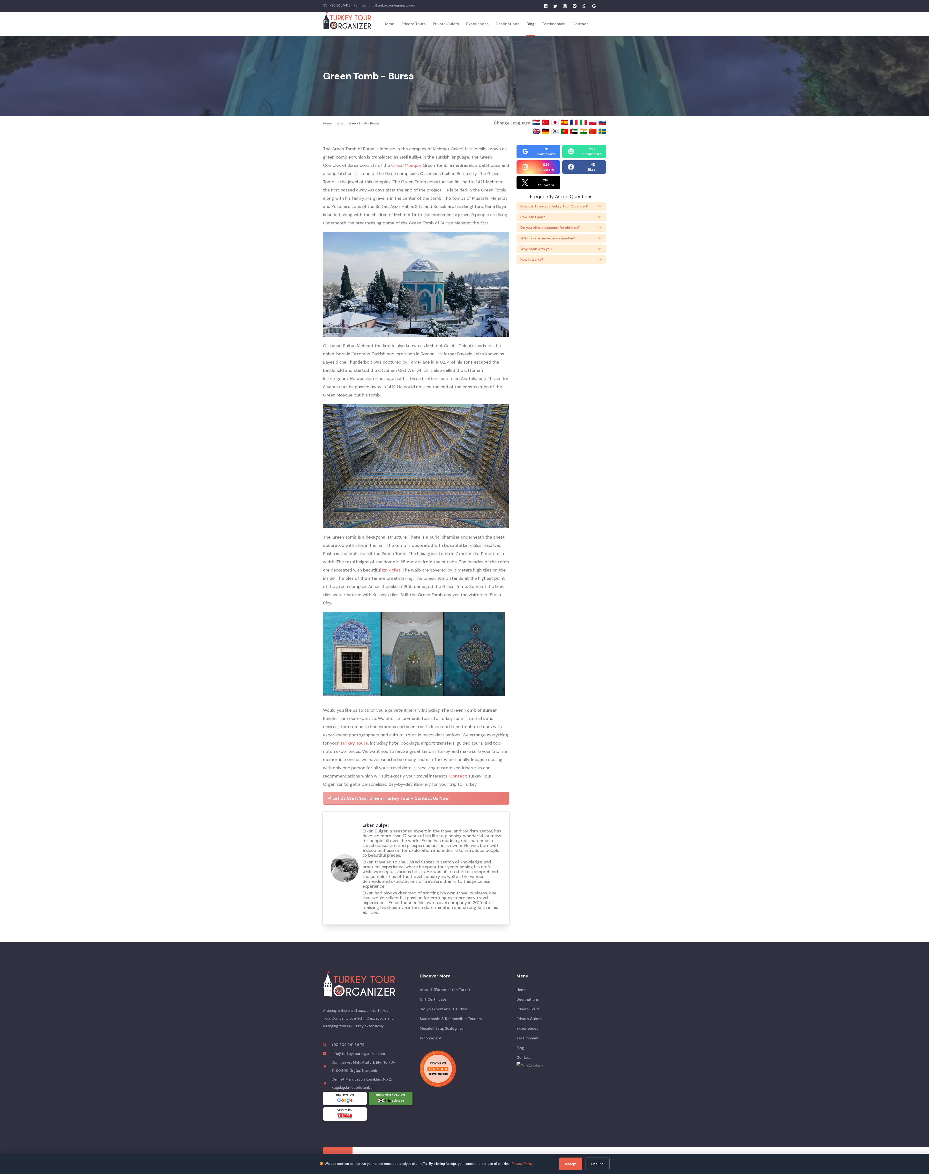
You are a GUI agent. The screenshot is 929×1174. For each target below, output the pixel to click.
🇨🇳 (593, 131)
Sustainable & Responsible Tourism (451, 1018)
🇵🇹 (565, 131)
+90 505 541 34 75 (343, 5)
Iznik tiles (391, 570)
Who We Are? (431, 1038)
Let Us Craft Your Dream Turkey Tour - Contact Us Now (390, 798)
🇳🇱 (537, 122)
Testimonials (553, 23)
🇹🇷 (546, 122)
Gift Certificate (433, 999)
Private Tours (413, 23)
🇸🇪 (602, 131)
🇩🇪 (546, 131)
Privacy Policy (521, 1164)
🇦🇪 (574, 131)
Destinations (507, 23)
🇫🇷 (574, 122)
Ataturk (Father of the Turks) (445, 989)
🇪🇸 (565, 122)
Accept (571, 1164)
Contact (580, 23)
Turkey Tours (354, 743)
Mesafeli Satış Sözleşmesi (442, 1028)
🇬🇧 (536, 131)
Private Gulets (446, 23)
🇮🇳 (584, 131)
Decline (597, 1164)
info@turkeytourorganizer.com (392, 5)
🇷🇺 (602, 122)
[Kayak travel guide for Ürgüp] (464, 1069)
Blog (530, 23)
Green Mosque (406, 165)
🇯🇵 (556, 122)
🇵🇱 (593, 122)
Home (388, 23)
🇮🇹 (584, 122)
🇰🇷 (556, 131)
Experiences (477, 23)
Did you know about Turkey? (444, 1009)
